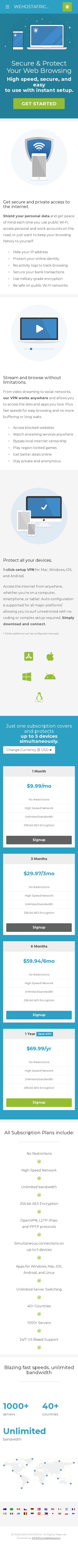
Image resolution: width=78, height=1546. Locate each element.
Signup (39, 840)
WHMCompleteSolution (46, 1538)
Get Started (39, 104)
